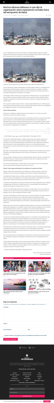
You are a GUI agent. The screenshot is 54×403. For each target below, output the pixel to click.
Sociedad (14, 15)
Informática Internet (27, 374)
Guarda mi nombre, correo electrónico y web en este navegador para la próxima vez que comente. (26, 335)
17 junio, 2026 (6, 294)
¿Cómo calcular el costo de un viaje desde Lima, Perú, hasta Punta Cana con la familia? (14, 273)
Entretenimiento (14, 378)
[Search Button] (50, 2)
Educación (15, 376)
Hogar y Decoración (27, 372)
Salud (39, 372)
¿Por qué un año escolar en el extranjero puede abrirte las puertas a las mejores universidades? (39, 273)
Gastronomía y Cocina (14, 380)
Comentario (6, 307)
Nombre (5, 323)
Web (29, 329)
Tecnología (39, 376)
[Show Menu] (4, 2)
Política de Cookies (38, 401)
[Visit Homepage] (27, 2)
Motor (27, 380)
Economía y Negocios (14, 374)
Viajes (39, 378)
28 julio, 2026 (6, 276)
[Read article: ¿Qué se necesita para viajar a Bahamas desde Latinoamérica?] (14, 284)
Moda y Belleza (27, 378)
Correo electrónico (7, 329)
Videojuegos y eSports (39, 380)
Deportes (15, 372)
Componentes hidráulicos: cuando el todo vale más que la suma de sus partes (38, 292)
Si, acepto (47, 401)
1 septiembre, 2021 (7, 15)
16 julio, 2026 (31, 276)
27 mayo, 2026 (31, 294)
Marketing (27, 376)
